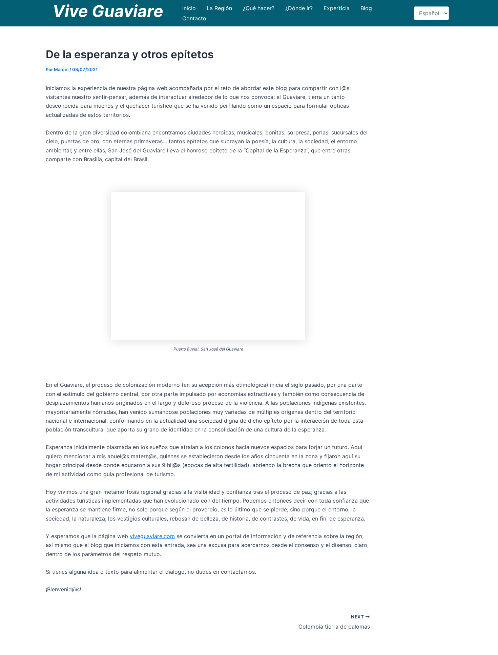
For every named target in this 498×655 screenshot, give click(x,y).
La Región (219, 8)
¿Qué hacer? (258, 8)
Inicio (189, 8)
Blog (366, 8)
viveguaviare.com (152, 536)
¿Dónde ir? (299, 8)
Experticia (337, 8)
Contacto (194, 18)
